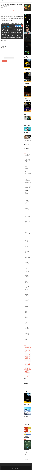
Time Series (26, 335)
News (25, 277)
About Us (26, 451)
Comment (2, 48)
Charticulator (26, 226)
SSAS (25, 323)
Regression (26, 311)
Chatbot (25, 227)
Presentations (10, 39)
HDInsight (26, 262)
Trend (25, 339)
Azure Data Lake (26, 209)
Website (2, 59)
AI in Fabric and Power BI (27, 194)
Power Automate (26, 286)
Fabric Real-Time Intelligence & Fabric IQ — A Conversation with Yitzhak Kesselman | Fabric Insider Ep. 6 (28, 187)
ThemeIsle (18, 468)
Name (2, 56)
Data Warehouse (16, 39)
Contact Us (26, 461)
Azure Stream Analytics (27, 217)
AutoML (25, 203)
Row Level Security (27, 372)
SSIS (12, 39)
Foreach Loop (28, 356)
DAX (25, 245)
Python (25, 301)
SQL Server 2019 (26, 322)
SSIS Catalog (26, 327)
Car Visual (26, 222)
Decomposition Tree (27, 247)
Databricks (26, 240)
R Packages (26, 306)
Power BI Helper (26, 290)
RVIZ (25, 312)
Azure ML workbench (27, 215)
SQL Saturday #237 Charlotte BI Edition (15, 10)
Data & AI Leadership (27, 233)
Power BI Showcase (27, 295)
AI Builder (26, 193)
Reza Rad (5, 26)
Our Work (26, 460)
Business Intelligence (27, 221)
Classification (26, 228)
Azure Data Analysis (27, 207)
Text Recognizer (26, 334)
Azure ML (27, 350)
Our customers (27, 449)
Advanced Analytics (27, 346)
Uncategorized (26, 340)
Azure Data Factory (27, 208)
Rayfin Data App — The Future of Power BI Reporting (27, 166)
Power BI (26, 287)
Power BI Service (26, 294)
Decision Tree (26, 246)
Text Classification (27, 333)
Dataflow (26, 241)
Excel (25, 256)
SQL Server (26, 318)
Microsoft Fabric (26, 271)
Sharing (25, 316)
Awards (25, 204)
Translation (26, 338)
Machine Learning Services (27, 268)
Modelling (26, 275)
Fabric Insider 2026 (27, 258)
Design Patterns (26, 251)
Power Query (26, 296)
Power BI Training (26, 452)
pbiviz (25, 281)
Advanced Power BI (27, 347)
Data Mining (26, 234)
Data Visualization (26, 353)
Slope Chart (26, 317)
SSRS (25, 329)
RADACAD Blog (26, 459)
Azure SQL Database (27, 216)
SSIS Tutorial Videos (27, 328)
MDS (8, 39)
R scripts (25, 307)
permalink (5, 40)
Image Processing (26, 263)
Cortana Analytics (26, 232)
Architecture (26, 200)
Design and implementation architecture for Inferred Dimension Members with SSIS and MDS (12, 12)
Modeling (29, 360)
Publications (26, 300)
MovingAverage (26, 276)
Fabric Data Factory (27, 257)
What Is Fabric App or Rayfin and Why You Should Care (28, 177)
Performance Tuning (27, 282)
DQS (25, 252)
